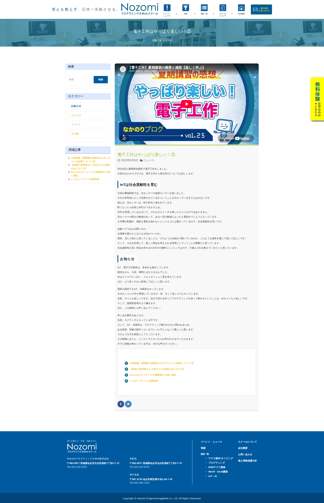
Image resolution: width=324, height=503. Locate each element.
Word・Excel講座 (218, 471)
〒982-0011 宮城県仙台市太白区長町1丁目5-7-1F (93, 463)
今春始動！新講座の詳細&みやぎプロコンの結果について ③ (162, 363)
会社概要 (243, 447)
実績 (203, 447)
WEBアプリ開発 (216, 467)
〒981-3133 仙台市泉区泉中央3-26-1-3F (151, 479)
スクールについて (247, 441)
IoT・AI (212, 476)
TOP (154, 40)
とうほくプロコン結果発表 (144, 380)
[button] (204, 9)
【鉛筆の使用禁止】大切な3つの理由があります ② (157, 369)
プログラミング (216, 462)
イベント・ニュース (211, 441)
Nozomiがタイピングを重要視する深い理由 (153, 375)
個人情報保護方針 (247, 460)
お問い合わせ (245, 454)
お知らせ (76, 105)
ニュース (167, 40)
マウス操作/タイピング (220, 458)
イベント (76, 124)
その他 (75, 133)
